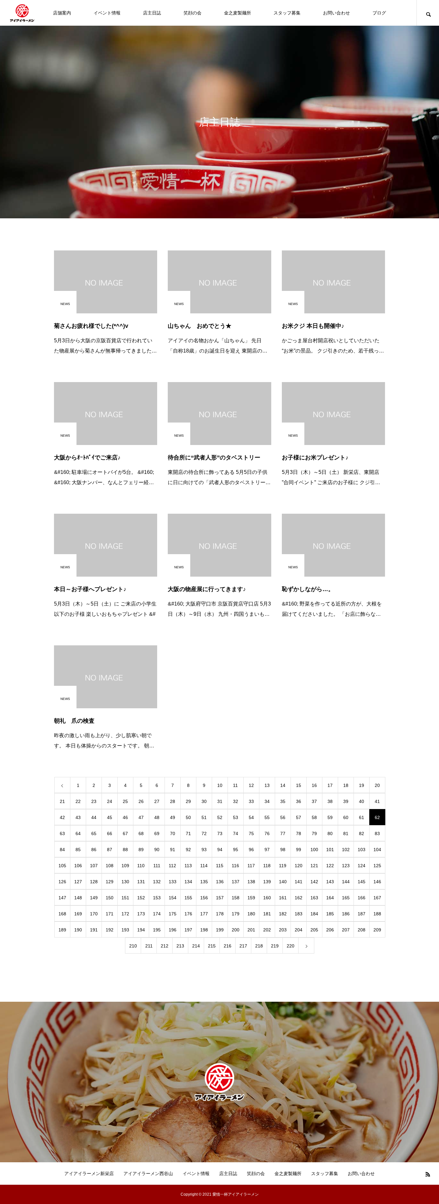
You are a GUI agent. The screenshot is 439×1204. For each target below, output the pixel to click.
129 (109, 881)
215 (212, 945)
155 (188, 897)
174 (157, 913)
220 (290, 945)
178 (220, 913)
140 (283, 881)
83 (377, 833)
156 (204, 897)
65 (93, 833)
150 (109, 897)
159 (251, 897)
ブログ (379, 12)
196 (172, 929)
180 (251, 913)
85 (78, 849)
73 (219, 833)
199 (220, 929)
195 (157, 929)
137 (235, 881)
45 (109, 817)
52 (219, 817)
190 (78, 929)
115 (219, 865)
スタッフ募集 (286, 12)
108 (109, 865)
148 (78, 897)
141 (298, 881)
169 (78, 913)
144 (346, 881)
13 (267, 785)
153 (157, 897)
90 (156, 849)
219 (275, 945)
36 (298, 801)
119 (282, 865)
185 (330, 913)
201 (251, 929)
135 (204, 881)
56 (282, 817)
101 (330, 849)
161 (283, 897)
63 (62, 833)
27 (156, 801)
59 (330, 817)
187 (361, 913)
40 (361, 801)
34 (267, 801)
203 (283, 929)
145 (361, 881)
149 (94, 897)
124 (361, 865)
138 (251, 881)
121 (314, 865)
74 (235, 833)
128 (94, 881)
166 (361, 897)
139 (267, 881)
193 (125, 929)
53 (235, 817)
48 (156, 817)
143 (330, 881)
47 (141, 817)
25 (125, 801)
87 (109, 849)
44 (93, 817)
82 (361, 833)
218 (259, 945)
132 (157, 881)
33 (251, 801)
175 (172, 913)
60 (345, 817)
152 (141, 897)
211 (149, 945)
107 (94, 865)
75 (251, 833)
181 (267, 913)
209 (377, 929)
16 (314, 785)
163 (314, 897)
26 (141, 801)
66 (109, 833)
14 (282, 785)
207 (346, 929)
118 (267, 865)
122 (330, 865)
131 (141, 881)
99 (298, 849)
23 (93, 801)
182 (283, 913)
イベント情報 (107, 12)
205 (314, 929)
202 (267, 929)
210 (133, 945)
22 (78, 801)
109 (125, 865)
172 (125, 913)
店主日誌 (152, 12)
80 (330, 833)
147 (62, 897)
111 (156, 865)
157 (220, 897)
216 (227, 945)
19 (361, 785)
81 (345, 833)
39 (345, 801)
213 (180, 945)
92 (188, 849)
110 (141, 865)
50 (188, 817)
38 (330, 801)
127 (78, 881)
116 (235, 865)
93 (204, 849)
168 (62, 913)
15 (298, 785)
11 (235, 785)
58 (314, 817)
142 (314, 881)
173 (141, 913)
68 (141, 833)
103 (361, 849)
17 (330, 785)
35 (282, 801)
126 (62, 881)
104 (377, 849)
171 (109, 913)
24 (109, 801)
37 (314, 801)
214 (196, 945)
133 (172, 881)
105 (62, 865)
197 (188, 929)
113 (188, 865)
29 (188, 801)
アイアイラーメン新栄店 (89, 1173)
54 (251, 817)
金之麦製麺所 (237, 12)
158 (235, 897)
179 (235, 913)
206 (330, 929)
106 (78, 865)
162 (298, 897)
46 (125, 817)
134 (188, 881)
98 (282, 849)
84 (62, 849)
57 (298, 817)
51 (204, 817)
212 (164, 945)
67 (125, 833)
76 (267, 833)
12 (251, 785)
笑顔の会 (193, 12)
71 (188, 833)
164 (330, 897)
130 (125, 881)
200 (235, 929)
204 (298, 929)
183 (298, 913)
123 (346, 865)
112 (172, 865)
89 (141, 849)
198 (204, 929)
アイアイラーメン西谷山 (148, 1173)
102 (346, 849)
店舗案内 (62, 12)
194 (141, 929)
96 (251, 849)
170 (94, 913)
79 (314, 833)
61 (361, 817)
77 (282, 833)
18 (345, 785)
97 (267, 849)
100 (314, 849)
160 (267, 897)
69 (156, 833)
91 (172, 849)
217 (243, 945)
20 (377, 785)
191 (94, 929)
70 (172, 833)
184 (314, 913)
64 (78, 833)
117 (251, 865)
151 (125, 897)
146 (377, 881)
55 (267, 817)
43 (78, 817)
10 (219, 785)
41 (377, 801)
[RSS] (428, 1174)
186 (346, 913)
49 (172, 817)
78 (298, 833)
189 (62, 929)
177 (204, 913)
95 (235, 849)
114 (204, 865)
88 (125, 849)
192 (109, 929)
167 (377, 897)
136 (220, 881)
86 (93, 849)
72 (204, 833)
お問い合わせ (336, 12)
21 (62, 801)
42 (62, 817)
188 (377, 913)
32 (235, 801)
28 (172, 801)
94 (219, 849)
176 (188, 913)
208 (361, 929)
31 (219, 801)
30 (204, 801)
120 (298, 865)
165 (346, 897)
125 (377, 865)
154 (172, 897)
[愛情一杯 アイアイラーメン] (22, 13)
